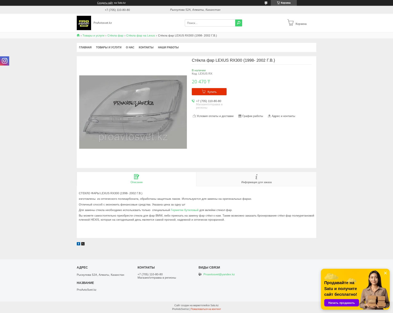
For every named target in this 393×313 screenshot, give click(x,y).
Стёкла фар (115, 35)
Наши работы (168, 47)
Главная (85, 47)
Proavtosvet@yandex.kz (219, 274)
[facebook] (78, 244)
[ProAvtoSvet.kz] (84, 22)
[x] (83, 244)
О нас (130, 47)
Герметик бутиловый (185, 210)
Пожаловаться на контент (206, 309)
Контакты (146, 47)
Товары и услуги (93, 35)
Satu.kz (214, 305)
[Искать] (238, 22)
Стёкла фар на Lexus (140, 35)
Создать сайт (105, 2)
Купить (212, 91)
